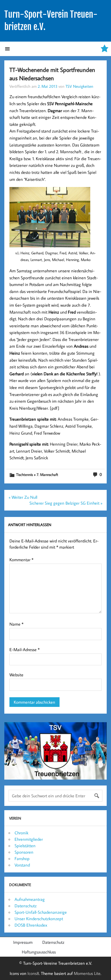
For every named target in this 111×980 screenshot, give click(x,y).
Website (16, 674)
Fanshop (22, 858)
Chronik (21, 832)
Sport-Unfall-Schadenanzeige (41, 912)
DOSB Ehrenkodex (31, 925)
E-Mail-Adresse (24, 649)
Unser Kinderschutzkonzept (39, 918)
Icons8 (33, 973)
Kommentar (21, 559)
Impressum (23, 942)
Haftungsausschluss (39, 952)
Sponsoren (24, 852)
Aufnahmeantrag (30, 899)
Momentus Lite (87, 973)
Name (16, 624)
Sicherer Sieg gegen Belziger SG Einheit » (65, 503)
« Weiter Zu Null (23, 497)
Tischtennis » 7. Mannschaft (37, 474)
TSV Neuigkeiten (79, 86)
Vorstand (22, 865)
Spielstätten (25, 845)
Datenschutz (26, 905)
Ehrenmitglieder (29, 839)
